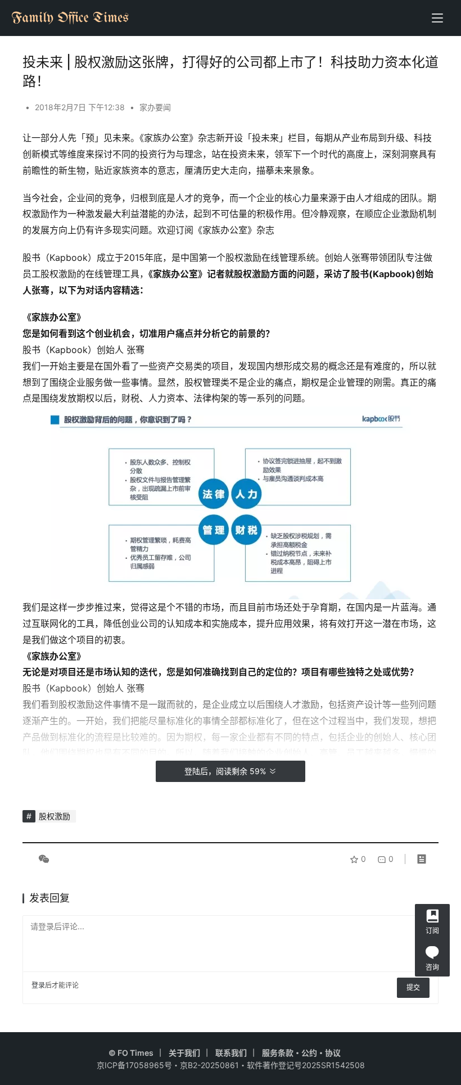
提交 (413, 987)
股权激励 (54, 816)
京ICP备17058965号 (134, 1065)
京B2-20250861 (209, 1065)
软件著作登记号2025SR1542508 (306, 1065)
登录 (38, 985)
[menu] (437, 18)
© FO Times (131, 1052)
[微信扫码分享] (41, 859)
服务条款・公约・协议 (301, 1052)
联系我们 (231, 1052)
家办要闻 (155, 107)
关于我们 (184, 1052)
